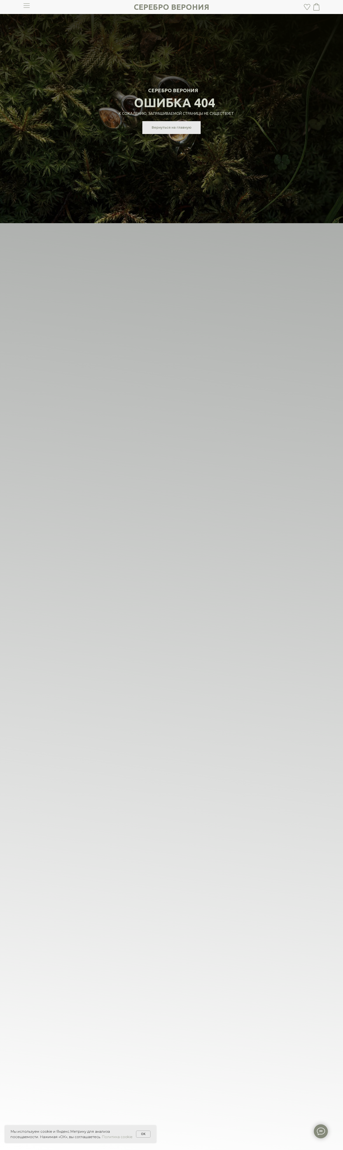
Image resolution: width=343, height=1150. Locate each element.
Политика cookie (117, 1137)
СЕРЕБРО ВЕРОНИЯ (171, 7)
